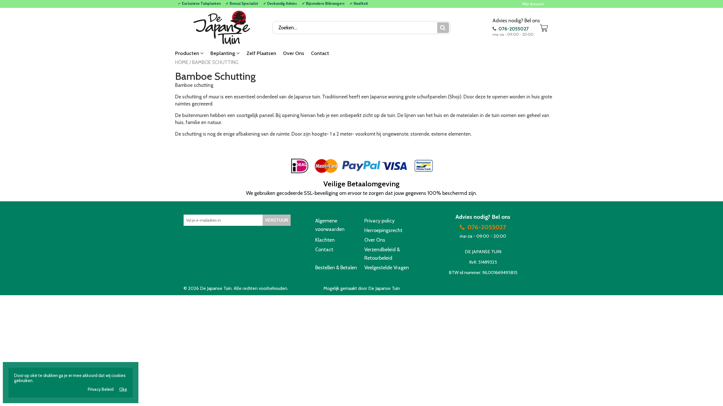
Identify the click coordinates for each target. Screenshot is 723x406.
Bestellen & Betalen (336, 267)
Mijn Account (533, 4)
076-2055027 (513, 28)
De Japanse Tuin (216, 288)
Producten (187, 53)
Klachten (325, 240)
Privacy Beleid (101, 389)
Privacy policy (379, 221)
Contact (320, 53)
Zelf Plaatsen (261, 53)
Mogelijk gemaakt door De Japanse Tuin (361, 288)
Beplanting (223, 53)
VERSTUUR (276, 220)
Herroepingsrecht (383, 230)
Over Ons (293, 53)
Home (181, 62)
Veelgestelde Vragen (386, 267)
